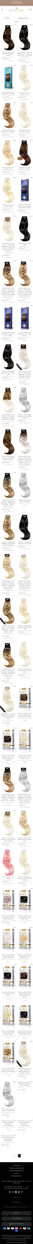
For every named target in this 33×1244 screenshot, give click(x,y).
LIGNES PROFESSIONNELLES (16, 1171)
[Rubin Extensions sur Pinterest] (22, 1192)
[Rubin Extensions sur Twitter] (19, 1192)
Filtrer (7, 18)
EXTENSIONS (16, 1165)
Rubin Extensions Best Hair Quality (16, 1207)
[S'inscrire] (27, 1187)
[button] (5, 58)
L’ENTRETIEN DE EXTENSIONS (16, 1168)
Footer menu (16, 1197)
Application (16, 1173)
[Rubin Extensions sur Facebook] (13, 1192)
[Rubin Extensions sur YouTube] (16, 1192)
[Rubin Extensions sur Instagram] (10, 1192)
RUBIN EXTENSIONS (16, 1176)
